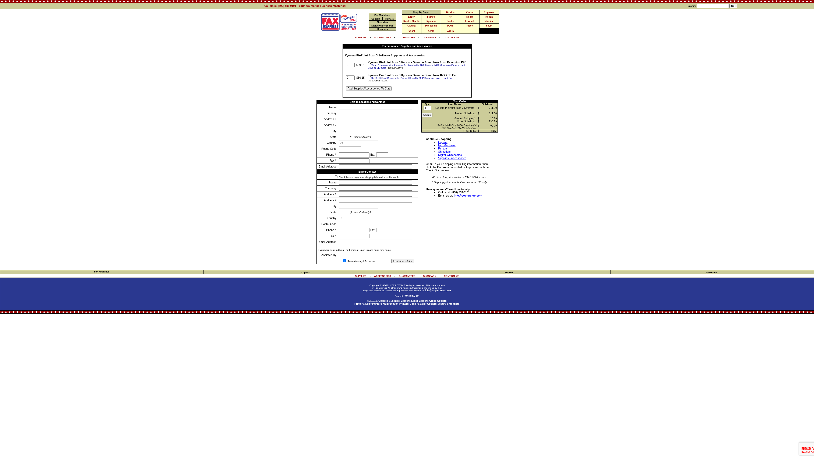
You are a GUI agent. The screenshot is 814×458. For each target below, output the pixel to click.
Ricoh (470, 25)
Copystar (489, 12)
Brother (450, 12)
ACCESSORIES (382, 37)
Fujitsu (431, 16)
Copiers (442, 142)
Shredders (444, 151)
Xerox (431, 30)
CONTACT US (451, 37)
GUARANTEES (407, 37)
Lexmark (470, 21)
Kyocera (431, 21)
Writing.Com (411, 295)
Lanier (450, 21)
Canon (470, 12)
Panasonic (431, 25)
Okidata (411, 25)
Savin (489, 25)
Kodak (489, 16)
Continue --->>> (402, 261)
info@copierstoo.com (468, 195)
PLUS (450, 25)
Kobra (469, 16)
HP (450, 16)
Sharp (411, 30)
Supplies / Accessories (452, 158)
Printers (443, 148)
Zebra (450, 30)
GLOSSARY (429, 37)
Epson (411, 16)
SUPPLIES (360, 37)
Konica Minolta (411, 21)
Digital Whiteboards (450, 154)
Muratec (489, 21)
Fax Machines (447, 145)
